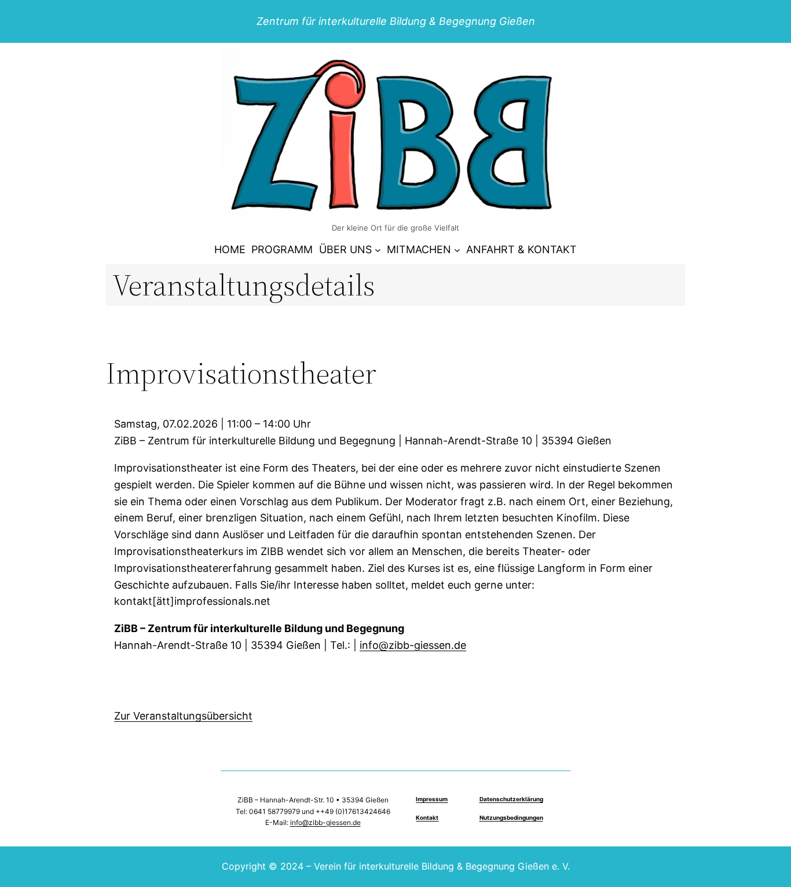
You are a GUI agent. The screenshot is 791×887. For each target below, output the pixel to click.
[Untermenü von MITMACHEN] (457, 250)
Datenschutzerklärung (511, 798)
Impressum (432, 798)
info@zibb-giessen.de (413, 645)
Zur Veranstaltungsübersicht (183, 716)
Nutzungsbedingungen (511, 817)
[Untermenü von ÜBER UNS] (378, 250)
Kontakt (427, 817)
